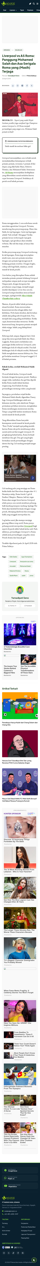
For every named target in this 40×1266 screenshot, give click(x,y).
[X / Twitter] (8, 1253)
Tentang (5, 1223)
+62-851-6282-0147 (11, 1214)
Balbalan (18, 50)
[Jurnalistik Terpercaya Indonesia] (18, 1247)
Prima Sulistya (7, 546)
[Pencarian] (34, 4)
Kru (3, 1227)
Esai (4, 10)
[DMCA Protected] (7, 1247)
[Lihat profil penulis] (20, 593)
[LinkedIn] (23, 1253)
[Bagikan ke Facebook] (27, 86)
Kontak (4, 1234)
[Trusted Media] (3, 1247)
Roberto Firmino (15, 571)
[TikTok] (13, 1253)
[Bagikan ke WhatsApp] (13, 86)
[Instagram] (4, 1253)
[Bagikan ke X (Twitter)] (32, 86)
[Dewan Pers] (12, 1247)
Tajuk (22, 10)
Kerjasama (24, 1223)
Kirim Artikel (6, 1230)
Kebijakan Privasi (26, 1230)
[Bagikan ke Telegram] (22, 86)
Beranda (7, 50)
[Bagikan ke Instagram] (18, 86)
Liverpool (28, 526)
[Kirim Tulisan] (30, 4)
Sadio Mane (13, 575)
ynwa (31, 575)
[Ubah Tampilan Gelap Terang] (34, 1260)
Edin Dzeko (13, 557)
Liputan (12, 10)
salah (23, 575)
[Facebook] (18, 1253)
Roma (27, 571)
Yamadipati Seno (20, 597)
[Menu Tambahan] (37, 4)
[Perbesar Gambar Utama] (20, 116)
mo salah (13, 566)
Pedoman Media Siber (28, 1227)
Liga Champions (26, 557)
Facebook (29, 605)
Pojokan (30, 10)
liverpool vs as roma (26, 561)
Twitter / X (13, 605)
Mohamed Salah (25, 566)
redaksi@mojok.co (10, 1211)
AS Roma (9, 173)
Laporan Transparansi (28, 1234)
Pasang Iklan (25, 1238)
